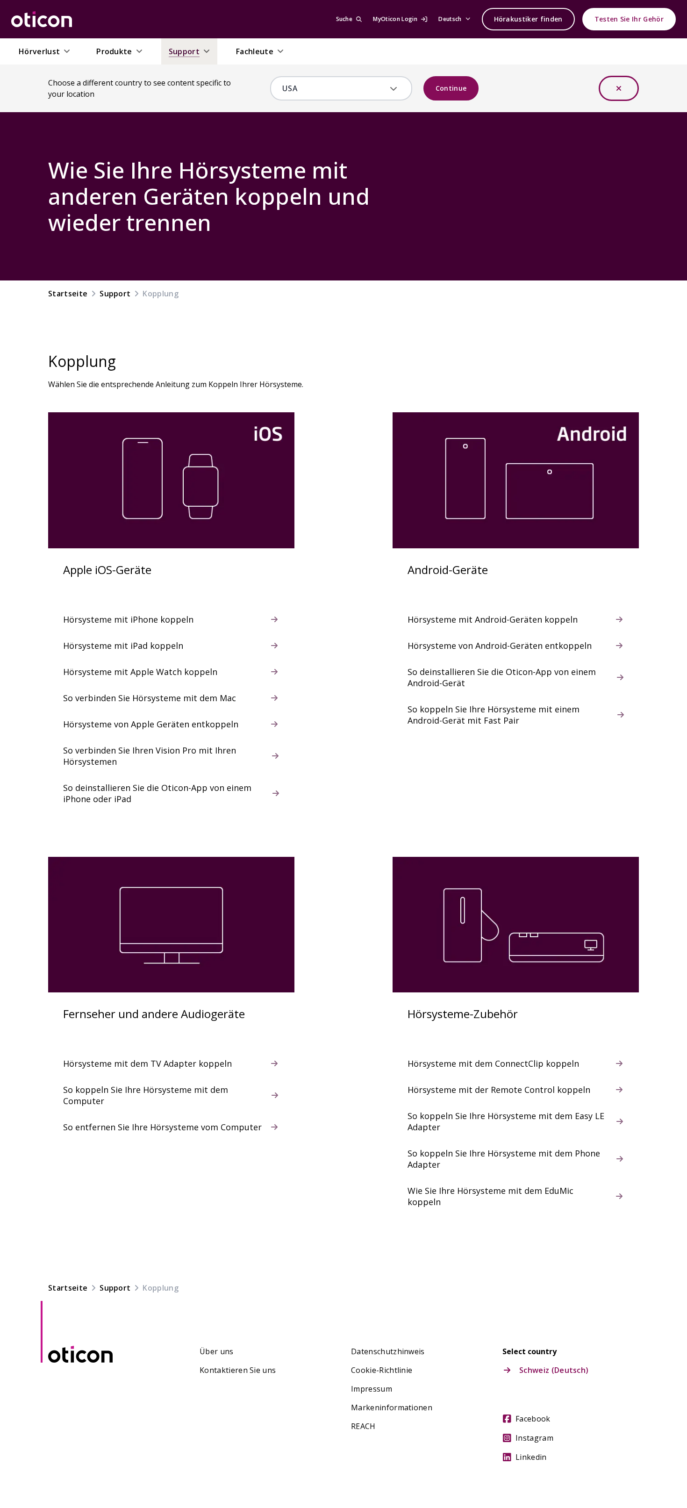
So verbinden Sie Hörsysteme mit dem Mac (149, 698)
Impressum (371, 1389)
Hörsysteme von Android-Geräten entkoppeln (500, 645)
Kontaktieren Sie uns (238, 1370)
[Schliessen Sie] (619, 88)
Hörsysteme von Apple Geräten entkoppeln (150, 724)
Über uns (217, 1351)
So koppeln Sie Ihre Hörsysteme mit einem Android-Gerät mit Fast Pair (494, 715)
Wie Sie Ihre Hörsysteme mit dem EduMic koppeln (490, 1196)
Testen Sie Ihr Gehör (629, 18)
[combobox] (334, 88)
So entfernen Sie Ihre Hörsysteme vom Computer (162, 1127)
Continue (451, 88)
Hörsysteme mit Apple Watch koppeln (140, 671)
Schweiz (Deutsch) (553, 1370)
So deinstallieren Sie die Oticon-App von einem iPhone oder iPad (157, 793)
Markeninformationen (391, 1407)
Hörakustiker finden (528, 18)
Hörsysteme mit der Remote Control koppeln (499, 1089)
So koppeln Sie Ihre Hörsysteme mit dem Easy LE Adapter (506, 1121)
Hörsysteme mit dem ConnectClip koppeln (493, 1063)
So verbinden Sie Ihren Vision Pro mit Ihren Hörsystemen (149, 756)
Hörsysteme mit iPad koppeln (123, 645)
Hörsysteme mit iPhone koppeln (128, 619)
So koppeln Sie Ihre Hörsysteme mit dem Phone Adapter (504, 1159)
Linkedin (531, 1457)
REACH (363, 1426)
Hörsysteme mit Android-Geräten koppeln (493, 619)
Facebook (533, 1419)
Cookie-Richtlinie (381, 1370)
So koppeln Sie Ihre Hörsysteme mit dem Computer (145, 1095)
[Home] (41, 19)
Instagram (534, 1438)
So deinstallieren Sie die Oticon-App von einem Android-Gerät (502, 677)
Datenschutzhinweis (388, 1351)
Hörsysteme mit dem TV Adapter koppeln (147, 1063)
